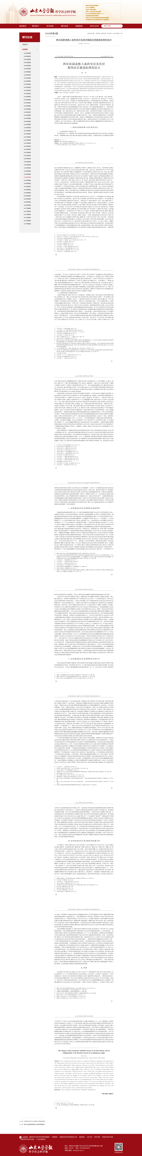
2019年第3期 (27, 180)
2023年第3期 (27, 106)
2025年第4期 (27, 65)
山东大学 (89, 1137)
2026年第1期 (27, 56)
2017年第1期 (27, 224)
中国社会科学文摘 (107, 1137)
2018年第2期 (27, 202)
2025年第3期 (27, 68)
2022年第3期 (27, 124)
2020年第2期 (27, 165)
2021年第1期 (27, 149)
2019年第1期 (27, 186)
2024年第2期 (27, 90)
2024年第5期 (27, 81)
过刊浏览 (25, 49)
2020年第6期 (27, 152)
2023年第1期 (27, 112)
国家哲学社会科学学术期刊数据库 (39, 1137)
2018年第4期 (27, 196)
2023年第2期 (27, 109)
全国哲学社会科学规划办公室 (68, 1137)
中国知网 (54, 1137)
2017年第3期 (27, 217)
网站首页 (98, 33)
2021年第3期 (27, 143)
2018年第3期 (27, 199)
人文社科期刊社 (41, 1139)
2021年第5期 (27, 137)
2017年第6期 (27, 208)
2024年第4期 (27, 84)
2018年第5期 (27, 193)
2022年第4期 (27, 121)
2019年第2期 (27, 183)
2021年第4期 (27, 140)
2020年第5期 (27, 155)
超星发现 (82, 1137)
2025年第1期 (27, 75)
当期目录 (25, 44)
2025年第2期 (27, 72)
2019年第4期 (27, 177)
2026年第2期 (27, 53)
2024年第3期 (27, 87)
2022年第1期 (27, 130)
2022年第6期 (27, 115)
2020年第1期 (27, 168)
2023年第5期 (27, 99)
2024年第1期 (27, 93)
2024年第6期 (27, 78)
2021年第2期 (27, 146)
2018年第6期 (27, 189)
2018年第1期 (27, 205)
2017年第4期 (27, 214)
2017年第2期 (27, 220)
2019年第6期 (27, 171)
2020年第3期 (27, 161)
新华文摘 (97, 1137)
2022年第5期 (27, 118)
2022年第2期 (27, 127)
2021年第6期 (27, 134)
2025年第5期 (27, 62)
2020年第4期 (27, 158)
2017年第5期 (27, 211)
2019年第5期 (27, 174)
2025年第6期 (27, 59)
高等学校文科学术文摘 (27, 1139)
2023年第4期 (27, 103)
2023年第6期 (27, 96)
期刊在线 (103, 33)
